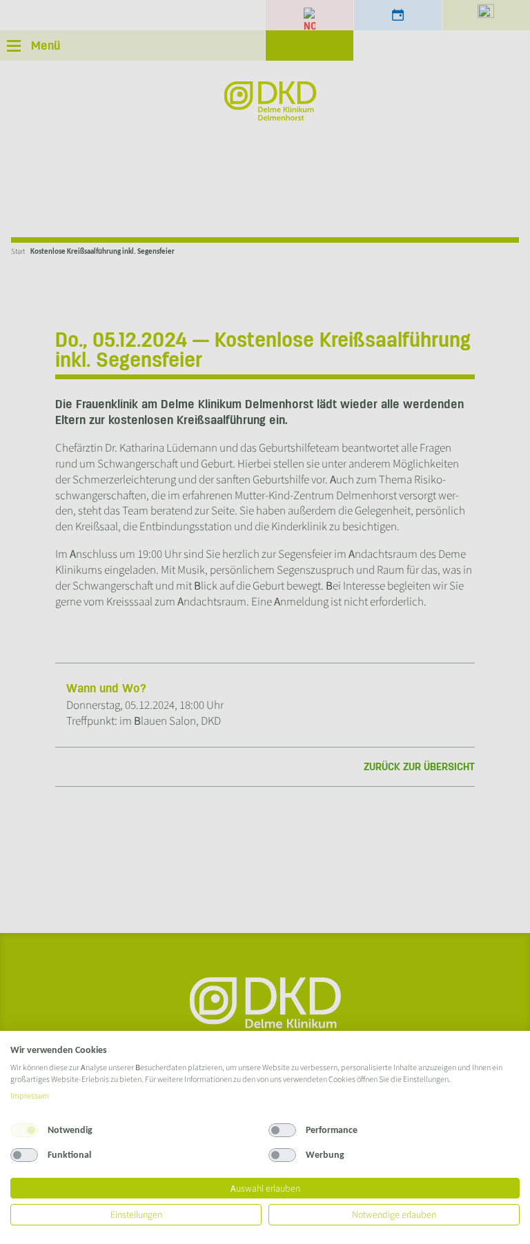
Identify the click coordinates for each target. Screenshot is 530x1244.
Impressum (29, 1095)
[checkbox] (24, 1130)
